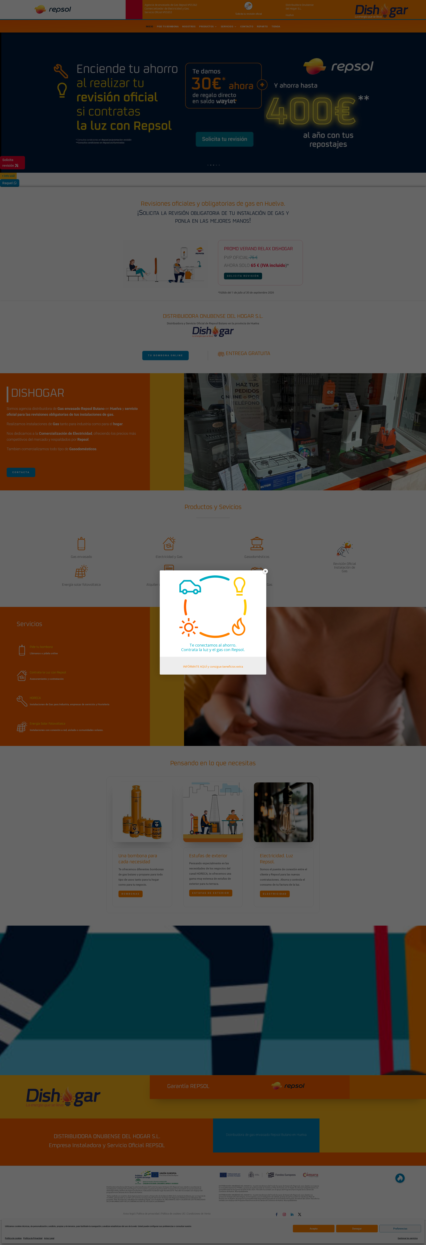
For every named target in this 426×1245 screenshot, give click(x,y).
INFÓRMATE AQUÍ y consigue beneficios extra (213, 666)
